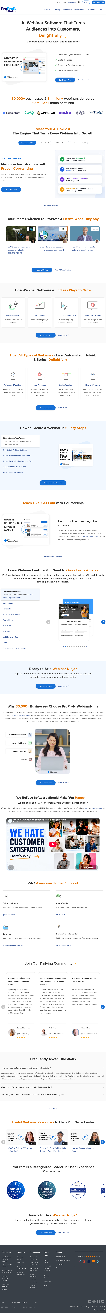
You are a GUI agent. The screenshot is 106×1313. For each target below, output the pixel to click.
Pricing (57, 10)
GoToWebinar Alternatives (34, 1264)
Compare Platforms (33, 1287)
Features (47, 10)
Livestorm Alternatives (33, 1281)
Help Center (59, 1264)
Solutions (66, 10)
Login (86, 2)
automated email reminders (20, 715)
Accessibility (16, 1302)
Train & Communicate (21, 1267)
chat (86, 808)
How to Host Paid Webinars (7, 1266)
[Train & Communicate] (66, 310)
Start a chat (60, 915)
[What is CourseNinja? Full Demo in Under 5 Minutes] (26, 530)
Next (102, 1006)
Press (2, 1302)
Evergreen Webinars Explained (5, 1278)
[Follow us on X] (94, 1301)
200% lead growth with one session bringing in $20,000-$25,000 (20, 250)
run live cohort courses (91, 536)
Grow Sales (20, 1263)
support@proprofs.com (11, 945)
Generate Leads (20, 1258)
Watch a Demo (46, 1261)
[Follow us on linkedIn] (89, 1301)
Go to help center (62, 945)
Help (101, 10)
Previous (3, 1006)
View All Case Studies (63, 270)
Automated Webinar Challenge (47, 1268)
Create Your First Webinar (53, 483)
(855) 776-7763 (61, 2)
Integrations (47, 1282)
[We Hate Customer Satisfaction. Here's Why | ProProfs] (53, 844)
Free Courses (79, 10)
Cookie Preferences (29, 1307)
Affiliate (46, 1285)
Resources (91, 10)
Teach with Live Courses (21, 1273)
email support (97, 808)
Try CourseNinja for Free (52, 556)
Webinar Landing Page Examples (7, 1271)
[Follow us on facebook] (98, 1301)
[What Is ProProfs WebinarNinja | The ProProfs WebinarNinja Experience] (24, 67)
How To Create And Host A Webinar (6, 1259)
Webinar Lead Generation (6, 1285)
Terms (25, 1302)
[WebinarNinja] (10, 9)
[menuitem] (60, 2)
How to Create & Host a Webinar (21, 8)
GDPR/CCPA (4, 1307)
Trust (35, 1302)
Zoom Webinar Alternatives (34, 1258)
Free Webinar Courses (46, 1276)
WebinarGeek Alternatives (34, 1269)
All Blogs (4, 1290)
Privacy (14, 1307)
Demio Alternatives (33, 1275)
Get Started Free (98, 2)
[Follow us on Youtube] (102, 1301)
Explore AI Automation (52, 205)
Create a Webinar (41, 270)
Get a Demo (72, 2)
